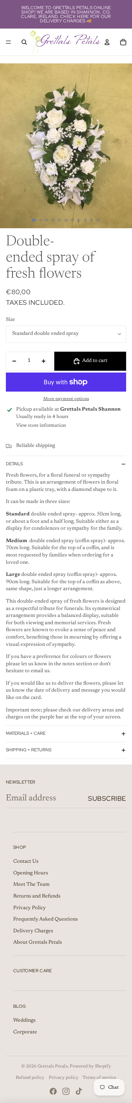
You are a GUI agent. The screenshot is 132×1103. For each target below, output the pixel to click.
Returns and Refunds (36, 896)
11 (98, 220)
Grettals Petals (52, 1066)
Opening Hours (30, 873)
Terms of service (99, 1078)
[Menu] (8, 42)
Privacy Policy (29, 908)
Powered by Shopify (90, 1066)
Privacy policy (63, 1078)
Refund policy (30, 1078)
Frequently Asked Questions (45, 919)
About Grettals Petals (37, 942)
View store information (41, 425)
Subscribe (107, 798)
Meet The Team (31, 884)
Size (10, 319)
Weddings (24, 1020)
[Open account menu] (107, 42)
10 (92, 220)
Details (14, 464)
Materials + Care (25, 733)
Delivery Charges (33, 931)
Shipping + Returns (28, 750)
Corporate (25, 1032)
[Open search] (24, 42)
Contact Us (25, 861)
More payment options (66, 399)
